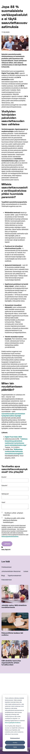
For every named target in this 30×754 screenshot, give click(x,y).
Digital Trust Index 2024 (13, 437)
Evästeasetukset (15, 738)
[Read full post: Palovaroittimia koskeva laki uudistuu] (15, 630)
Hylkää (15, 747)
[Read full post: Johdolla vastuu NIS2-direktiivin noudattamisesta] (15, 602)
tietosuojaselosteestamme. (10, 536)
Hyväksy (15, 742)
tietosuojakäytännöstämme (12, 722)
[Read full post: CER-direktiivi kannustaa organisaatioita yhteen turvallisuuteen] (15, 658)
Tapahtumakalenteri (14, 576)
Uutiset (25, 571)
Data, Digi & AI (6, 549)
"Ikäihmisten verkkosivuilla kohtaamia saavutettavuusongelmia (14, 451)
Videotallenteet (6, 580)
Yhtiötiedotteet (6, 567)
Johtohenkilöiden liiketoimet (10, 571)
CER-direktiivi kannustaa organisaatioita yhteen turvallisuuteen (11, 663)
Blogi (3, 576)
